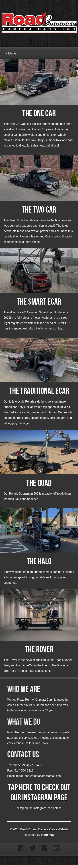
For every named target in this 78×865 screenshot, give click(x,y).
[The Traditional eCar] (39, 360)
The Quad (39, 483)
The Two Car (39, 210)
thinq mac (47, 834)
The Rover (39, 649)
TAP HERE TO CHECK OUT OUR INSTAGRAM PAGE (39, 792)
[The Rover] (39, 615)
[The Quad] (39, 452)
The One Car (39, 113)
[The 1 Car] (39, 81)
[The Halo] (39, 530)
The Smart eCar (39, 302)
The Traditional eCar (39, 391)
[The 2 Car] (39, 178)
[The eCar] (39, 270)
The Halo (39, 561)
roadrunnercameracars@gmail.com (38, 775)
